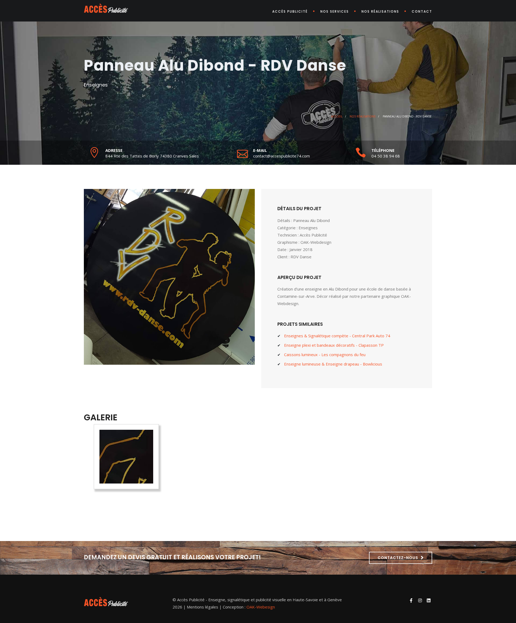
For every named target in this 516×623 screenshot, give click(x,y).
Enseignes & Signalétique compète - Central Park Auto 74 (337, 335)
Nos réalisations (380, 11)
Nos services (334, 11)
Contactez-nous (398, 557)
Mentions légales (202, 607)
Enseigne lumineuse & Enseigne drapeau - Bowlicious (333, 364)
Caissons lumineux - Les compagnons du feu (325, 354)
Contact (422, 11)
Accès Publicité (290, 11)
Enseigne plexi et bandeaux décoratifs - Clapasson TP (334, 345)
